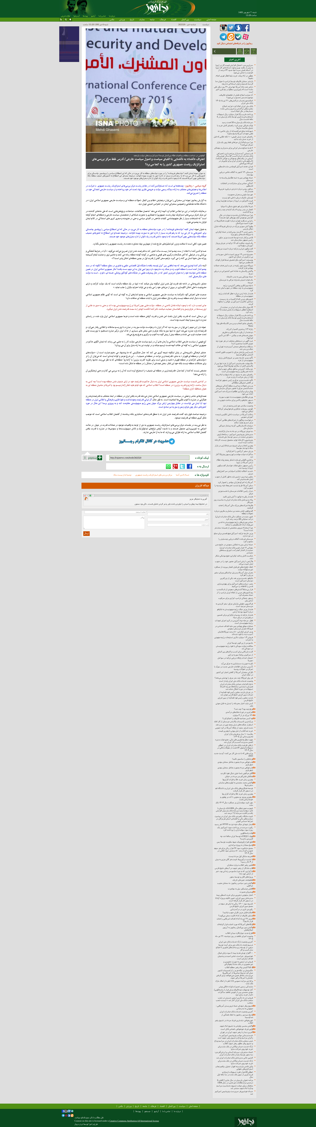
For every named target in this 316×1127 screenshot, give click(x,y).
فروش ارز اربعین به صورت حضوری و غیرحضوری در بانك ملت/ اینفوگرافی (238, 962)
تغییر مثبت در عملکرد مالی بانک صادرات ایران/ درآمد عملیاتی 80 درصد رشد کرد (234, 517)
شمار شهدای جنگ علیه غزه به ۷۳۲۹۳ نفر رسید (233, 824)
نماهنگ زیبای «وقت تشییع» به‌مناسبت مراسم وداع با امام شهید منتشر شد (234, 1086)
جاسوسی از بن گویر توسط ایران (240, 643)
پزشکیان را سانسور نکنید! (242, 759)
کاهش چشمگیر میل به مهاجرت (240, 888)
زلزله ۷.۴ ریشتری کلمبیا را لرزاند (239, 329)
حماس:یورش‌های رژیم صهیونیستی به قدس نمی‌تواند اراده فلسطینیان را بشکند (235, 523)
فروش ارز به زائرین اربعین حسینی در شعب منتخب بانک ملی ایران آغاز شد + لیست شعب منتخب (234, 1000)
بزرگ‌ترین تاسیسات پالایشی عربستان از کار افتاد (233, 721)
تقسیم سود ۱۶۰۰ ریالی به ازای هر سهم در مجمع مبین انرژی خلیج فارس (235, 904)
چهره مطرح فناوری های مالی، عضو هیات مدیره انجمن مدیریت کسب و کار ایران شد (234, 740)
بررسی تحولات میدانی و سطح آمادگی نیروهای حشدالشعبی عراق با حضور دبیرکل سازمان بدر (234, 387)
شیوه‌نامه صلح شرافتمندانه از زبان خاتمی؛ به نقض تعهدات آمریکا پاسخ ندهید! (235, 132)
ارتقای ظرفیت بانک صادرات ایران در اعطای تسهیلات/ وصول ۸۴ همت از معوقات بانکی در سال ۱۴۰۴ (235, 747)
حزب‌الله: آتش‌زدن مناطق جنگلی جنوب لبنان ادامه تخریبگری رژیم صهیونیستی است (235, 370)
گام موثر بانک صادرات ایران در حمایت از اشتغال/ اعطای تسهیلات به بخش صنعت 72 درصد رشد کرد (233, 309)
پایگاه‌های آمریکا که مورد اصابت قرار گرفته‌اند (235, 924)
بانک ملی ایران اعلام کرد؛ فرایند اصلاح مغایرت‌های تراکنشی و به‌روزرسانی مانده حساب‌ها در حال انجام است (236, 108)
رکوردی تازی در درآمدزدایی (241, 909)
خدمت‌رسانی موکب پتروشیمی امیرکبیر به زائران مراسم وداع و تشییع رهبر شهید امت (235, 1036)
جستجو (147, 1111)
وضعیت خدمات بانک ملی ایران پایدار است (236, 681)
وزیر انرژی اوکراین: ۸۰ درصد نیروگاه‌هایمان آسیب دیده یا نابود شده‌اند (235, 632)
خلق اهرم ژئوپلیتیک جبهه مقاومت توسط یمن (235, 842)
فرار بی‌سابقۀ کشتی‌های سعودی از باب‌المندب (235, 589)
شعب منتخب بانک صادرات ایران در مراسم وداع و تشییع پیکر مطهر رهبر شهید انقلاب (233, 1042)
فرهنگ (163, 19)
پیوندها (85, 16)
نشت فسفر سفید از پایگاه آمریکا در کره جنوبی (234, 728)
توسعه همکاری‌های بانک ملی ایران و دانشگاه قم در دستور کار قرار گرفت (234, 789)
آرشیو (93, 16)
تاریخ (132, 19)
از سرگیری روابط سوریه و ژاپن (240, 655)
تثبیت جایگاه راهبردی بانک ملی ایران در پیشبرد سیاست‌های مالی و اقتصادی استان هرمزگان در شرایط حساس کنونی (234, 818)
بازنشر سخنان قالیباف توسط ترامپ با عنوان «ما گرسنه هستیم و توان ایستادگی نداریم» (234, 82)
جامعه (152, 19)
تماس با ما (102, 16)
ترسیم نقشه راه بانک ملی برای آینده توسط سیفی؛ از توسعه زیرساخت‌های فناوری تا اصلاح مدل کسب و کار (234, 947)
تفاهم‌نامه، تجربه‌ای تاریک (243, 880)
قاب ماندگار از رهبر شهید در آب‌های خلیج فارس (234, 868)
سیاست (197, 19)
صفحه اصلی (211, 19)
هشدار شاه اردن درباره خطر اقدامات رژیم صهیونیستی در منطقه (236, 294)
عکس (112, 19)
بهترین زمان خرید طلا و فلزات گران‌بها (238, 779)
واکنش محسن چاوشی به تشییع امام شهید (236, 1026)
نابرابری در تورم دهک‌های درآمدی (239, 712)
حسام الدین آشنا (182, 475)
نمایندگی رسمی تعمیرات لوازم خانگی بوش (236, 986)
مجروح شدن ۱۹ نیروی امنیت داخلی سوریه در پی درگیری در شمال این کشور (234, 255)
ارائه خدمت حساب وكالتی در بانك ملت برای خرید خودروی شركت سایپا (235, 1047)
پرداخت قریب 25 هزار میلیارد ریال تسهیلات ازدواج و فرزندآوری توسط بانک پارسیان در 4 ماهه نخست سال (235, 116)
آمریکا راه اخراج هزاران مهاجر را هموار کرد (235, 482)
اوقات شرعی (65, 16)
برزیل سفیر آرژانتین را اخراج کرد (239, 451)
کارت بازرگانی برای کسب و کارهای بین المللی (235, 651)
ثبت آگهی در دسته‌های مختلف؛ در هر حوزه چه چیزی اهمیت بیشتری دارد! (234, 342)
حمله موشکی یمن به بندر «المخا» (239, 276)
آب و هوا (76, 16)
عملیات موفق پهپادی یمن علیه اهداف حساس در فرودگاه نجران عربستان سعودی (234, 627)
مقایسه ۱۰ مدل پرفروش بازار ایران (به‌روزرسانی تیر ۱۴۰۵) (238, 735)
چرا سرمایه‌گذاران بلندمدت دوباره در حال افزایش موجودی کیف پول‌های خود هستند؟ (236, 216)
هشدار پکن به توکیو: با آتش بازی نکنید (238, 496)
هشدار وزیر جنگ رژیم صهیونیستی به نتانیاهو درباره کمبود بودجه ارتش (235, 610)
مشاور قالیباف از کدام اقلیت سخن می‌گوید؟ (235, 915)
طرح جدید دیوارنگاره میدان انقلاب (239, 933)
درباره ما (112, 16)
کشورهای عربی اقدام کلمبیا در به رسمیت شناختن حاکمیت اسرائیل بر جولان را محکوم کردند (235, 301)
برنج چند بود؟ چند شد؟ (243, 709)
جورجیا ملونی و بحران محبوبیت (240, 194)
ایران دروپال (78, 1124)
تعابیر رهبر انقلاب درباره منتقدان (240, 865)
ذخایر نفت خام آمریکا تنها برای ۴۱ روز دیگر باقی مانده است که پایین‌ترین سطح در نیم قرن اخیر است (233, 89)
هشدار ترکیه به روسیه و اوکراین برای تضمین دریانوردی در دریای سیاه (235, 616)
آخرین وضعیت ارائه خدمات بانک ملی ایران (236, 942)
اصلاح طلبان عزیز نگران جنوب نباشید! (238, 912)
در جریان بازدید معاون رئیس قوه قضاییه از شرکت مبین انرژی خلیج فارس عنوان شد (236, 693)
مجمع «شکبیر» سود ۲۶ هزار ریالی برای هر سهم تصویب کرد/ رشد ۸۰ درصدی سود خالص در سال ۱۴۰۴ (233, 850)
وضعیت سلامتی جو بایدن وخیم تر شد (238, 405)
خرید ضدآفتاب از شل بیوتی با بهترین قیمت (235, 731)
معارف (142, 19)
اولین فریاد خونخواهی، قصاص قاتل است (237, 1029)
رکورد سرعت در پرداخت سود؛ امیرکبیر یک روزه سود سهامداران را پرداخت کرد (235, 828)
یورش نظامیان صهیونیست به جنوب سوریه (236, 397)
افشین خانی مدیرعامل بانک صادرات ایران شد (234, 1057)
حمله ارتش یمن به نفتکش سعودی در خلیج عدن (234, 544)
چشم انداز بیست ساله (122, 475)
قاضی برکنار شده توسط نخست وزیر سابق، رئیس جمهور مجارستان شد (235, 238)
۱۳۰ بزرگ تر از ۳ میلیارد (243, 715)
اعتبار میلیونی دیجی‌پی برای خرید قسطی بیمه (234, 895)
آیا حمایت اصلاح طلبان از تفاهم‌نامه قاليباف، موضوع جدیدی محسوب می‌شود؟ (236, 96)
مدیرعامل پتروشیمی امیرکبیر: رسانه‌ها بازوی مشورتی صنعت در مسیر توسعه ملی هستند (235, 435)
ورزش (122, 19)
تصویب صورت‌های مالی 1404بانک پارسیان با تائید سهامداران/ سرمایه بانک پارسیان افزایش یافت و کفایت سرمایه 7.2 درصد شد (234, 810)
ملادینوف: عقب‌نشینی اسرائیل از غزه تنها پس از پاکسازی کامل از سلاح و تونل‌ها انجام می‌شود (233, 364)
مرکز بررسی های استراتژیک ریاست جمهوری (153, 475)
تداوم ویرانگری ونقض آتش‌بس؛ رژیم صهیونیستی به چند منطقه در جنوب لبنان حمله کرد (234, 288)
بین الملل (185, 19)
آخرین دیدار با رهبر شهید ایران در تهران (236, 1032)
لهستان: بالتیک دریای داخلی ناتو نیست (237, 197)
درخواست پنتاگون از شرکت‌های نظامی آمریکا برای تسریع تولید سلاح (235, 421)
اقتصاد (173, 19)
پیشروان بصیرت (246, 892)
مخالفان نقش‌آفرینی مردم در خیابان (239, 776)
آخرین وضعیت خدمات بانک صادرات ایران (236, 1011)
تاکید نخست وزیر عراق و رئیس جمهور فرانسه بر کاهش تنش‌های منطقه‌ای (234, 381)
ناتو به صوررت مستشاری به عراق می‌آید (237, 663)
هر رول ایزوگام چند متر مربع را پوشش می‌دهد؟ (234, 678)
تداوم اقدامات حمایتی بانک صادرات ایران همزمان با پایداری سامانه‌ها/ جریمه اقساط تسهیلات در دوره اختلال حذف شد (236, 686)
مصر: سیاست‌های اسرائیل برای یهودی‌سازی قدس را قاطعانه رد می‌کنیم (235, 585)
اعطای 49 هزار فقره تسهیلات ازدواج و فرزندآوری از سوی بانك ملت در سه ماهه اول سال (235, 1074)
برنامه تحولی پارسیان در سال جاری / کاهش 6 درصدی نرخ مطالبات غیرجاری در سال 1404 (235, 1081)
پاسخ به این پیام (86, 499)
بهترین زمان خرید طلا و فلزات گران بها (237, 794)
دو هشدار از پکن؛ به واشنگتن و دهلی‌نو (237, 332)
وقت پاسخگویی (246, 833)
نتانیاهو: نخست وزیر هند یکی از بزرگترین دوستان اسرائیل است (236, 579)
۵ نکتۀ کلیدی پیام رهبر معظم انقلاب (239, 967)
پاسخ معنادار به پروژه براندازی (240, 845)
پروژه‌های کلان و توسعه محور (241, 877)
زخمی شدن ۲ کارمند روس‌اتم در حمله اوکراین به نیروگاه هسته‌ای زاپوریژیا (234, 233)
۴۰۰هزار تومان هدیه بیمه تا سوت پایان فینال (235, 953)
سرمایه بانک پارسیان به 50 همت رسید (237, 122)
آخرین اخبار (234, 59)
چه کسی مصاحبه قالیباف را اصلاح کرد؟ (237, 718)
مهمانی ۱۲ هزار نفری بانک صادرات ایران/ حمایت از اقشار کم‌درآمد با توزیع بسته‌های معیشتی (236, 550)
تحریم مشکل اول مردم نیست (241, 856)
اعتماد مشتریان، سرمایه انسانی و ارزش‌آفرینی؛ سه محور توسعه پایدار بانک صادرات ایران (234, 1053)
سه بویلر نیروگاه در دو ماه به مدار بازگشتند (235, 431)
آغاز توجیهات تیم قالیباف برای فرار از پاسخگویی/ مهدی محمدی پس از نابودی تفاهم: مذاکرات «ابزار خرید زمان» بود (233, 992)
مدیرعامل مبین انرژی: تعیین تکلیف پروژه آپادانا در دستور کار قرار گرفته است (234, 899)
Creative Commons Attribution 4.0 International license (134, 1121)
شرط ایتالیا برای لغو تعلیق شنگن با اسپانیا (237, 206)
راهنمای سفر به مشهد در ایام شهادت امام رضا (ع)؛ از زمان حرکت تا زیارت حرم (234, 375)
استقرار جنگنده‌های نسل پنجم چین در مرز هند (234, 724)
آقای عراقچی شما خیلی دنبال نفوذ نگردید (236, 773)
